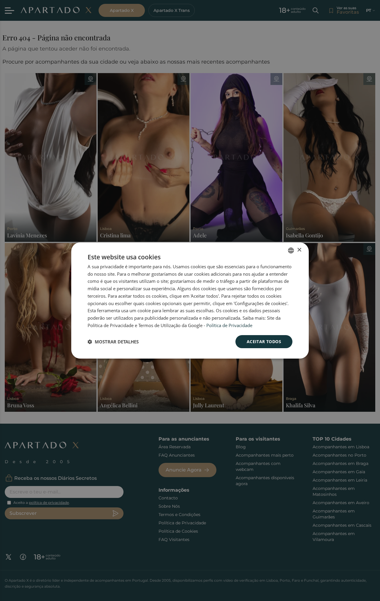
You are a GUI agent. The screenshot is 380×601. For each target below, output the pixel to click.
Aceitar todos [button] (264, 341)
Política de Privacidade (229, 325)
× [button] (299, 250)
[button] (113, 341)
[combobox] (291, 250)
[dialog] (190, 300)
